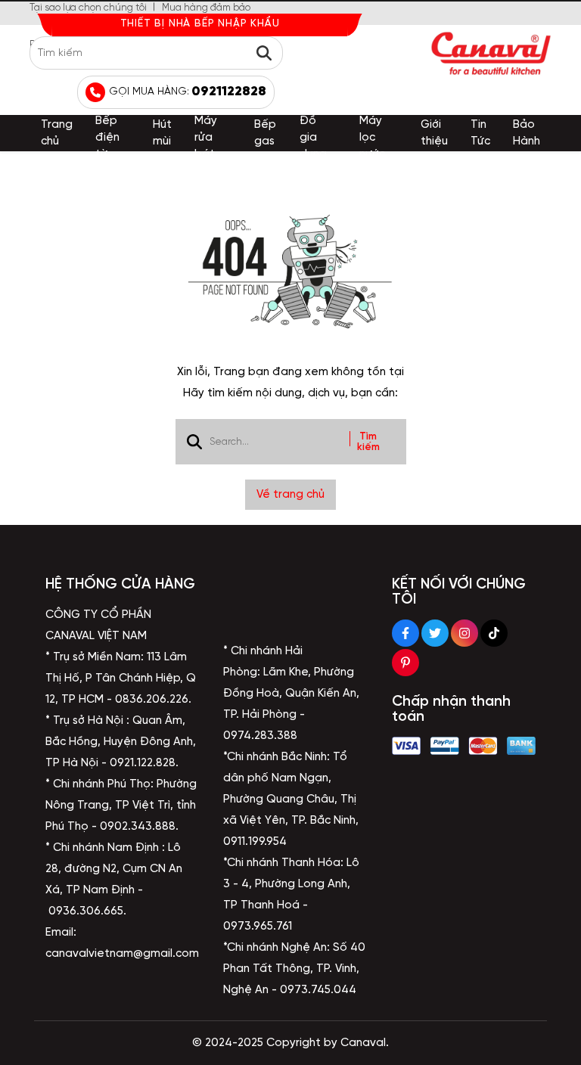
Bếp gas (265, 133)
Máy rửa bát (205, 138)
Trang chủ (57, 133)
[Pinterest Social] (405, 662)
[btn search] (264, 53)
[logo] (490, 53)
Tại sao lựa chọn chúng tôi (88, 8)
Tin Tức (480, 133)
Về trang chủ (290, 495)
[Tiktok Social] (494, 633)
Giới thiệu (434, 133)
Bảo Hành (526, 133)
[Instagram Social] (464, 633)
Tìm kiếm (368, 441)
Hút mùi (162, 133)
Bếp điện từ (107, 138)
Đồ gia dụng (313, 138)
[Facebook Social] (405, 633)
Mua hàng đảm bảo (206, 8)
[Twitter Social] (435, 633)
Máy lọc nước (372, 138)
